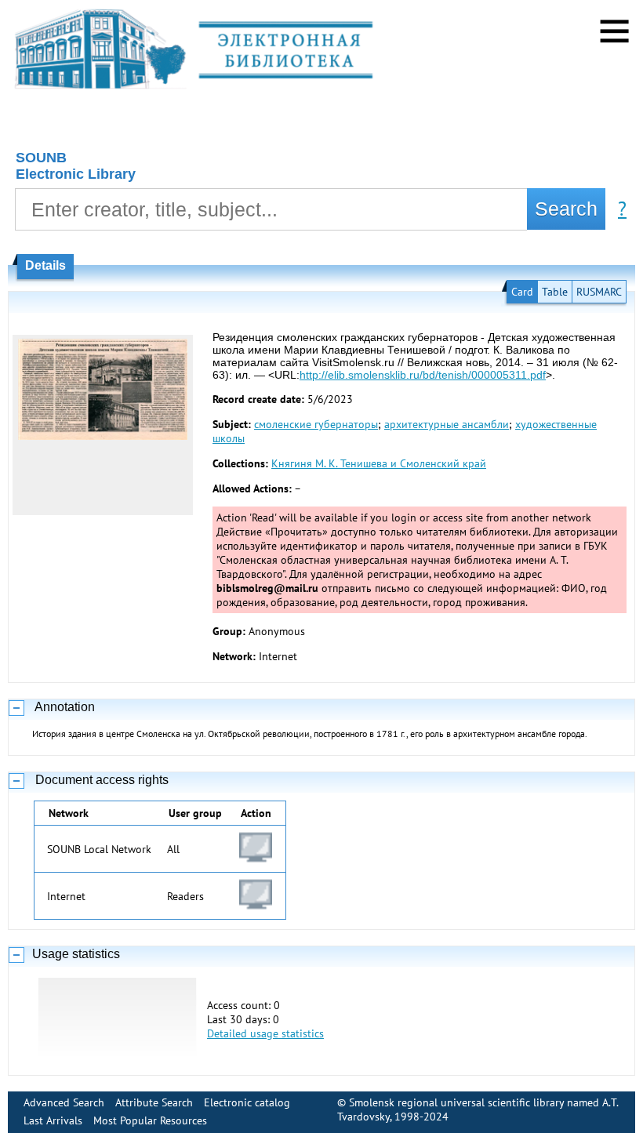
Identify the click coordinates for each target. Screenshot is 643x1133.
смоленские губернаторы (316, 424)
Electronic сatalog (247, 1102)
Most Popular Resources (150, 1120)
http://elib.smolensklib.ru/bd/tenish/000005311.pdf (423, 375)
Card (522, 292)
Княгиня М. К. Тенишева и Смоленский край (378, 463)
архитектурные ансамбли (446, 424)
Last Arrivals (53, 1120)
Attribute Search (154, 1102)
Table (555, 292)
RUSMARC (599, 292)
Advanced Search (64, 1102)
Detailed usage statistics (265, 1033)
